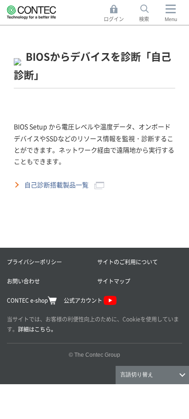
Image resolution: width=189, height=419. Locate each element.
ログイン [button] (116, 13)
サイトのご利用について (127, 262)
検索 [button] (149, 13)
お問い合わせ (23, 281)
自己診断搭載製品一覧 (57, 184)
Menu (171, 19)
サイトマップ (113, 281)
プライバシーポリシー (34, 262)
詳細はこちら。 (37, 329)
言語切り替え (136, 374)
